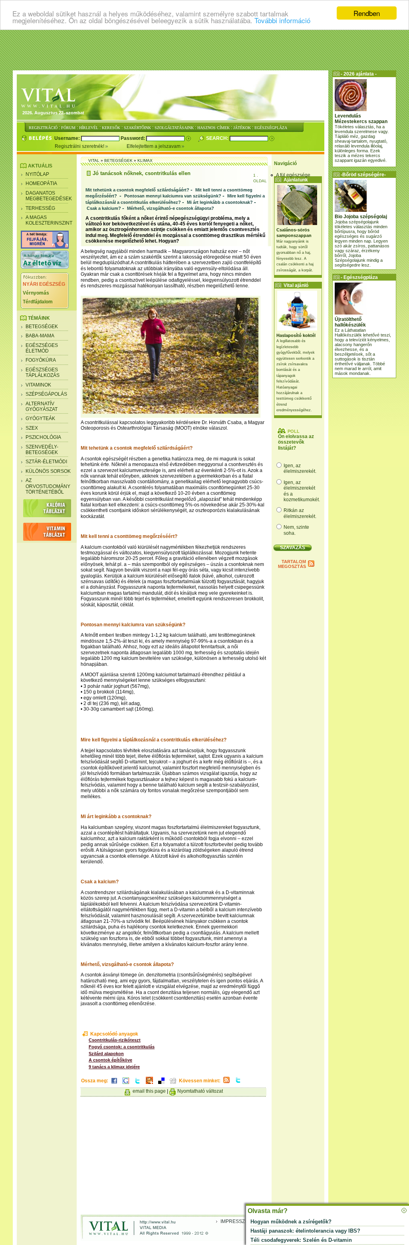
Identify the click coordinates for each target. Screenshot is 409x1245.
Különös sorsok (48, 471)
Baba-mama (40, 336)
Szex (32, 428)
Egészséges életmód (42, 348)
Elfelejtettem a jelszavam (154, 146)
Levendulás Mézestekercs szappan (361, 118)
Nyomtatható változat (200, 1091)
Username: (67, 138)
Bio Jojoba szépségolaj (361, 216)
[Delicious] (161, 1084)
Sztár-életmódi (46, 461)
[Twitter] (137, 1084)
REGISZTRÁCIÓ (43, 127)
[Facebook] (114, 1084)
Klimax (145, 160)
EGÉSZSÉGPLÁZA (270, 127)
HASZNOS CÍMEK (213, 127)
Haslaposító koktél (296, 335)
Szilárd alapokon (106, 1053)
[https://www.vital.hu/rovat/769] (45, 247)
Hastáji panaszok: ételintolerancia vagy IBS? (305, 1231)
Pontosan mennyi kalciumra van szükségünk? (172, 195)
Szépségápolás (46, 394)
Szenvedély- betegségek (42, 449)
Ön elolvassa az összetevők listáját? (296, 442)
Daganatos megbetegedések (49, 195)
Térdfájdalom (38, 302)
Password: (133, 138)
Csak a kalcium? (104, 208)
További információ (282, 20)
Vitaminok (38, 385)
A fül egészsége (293, 175)
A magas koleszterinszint (49, 220)
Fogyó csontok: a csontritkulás (122, 1046)
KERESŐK (111, 127)
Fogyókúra (41, 360)
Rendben (366, 13)
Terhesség (40, 208)
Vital (93, 160)
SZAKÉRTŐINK (137, 127)
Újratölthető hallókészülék (350, 322)
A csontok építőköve (110, 1060)
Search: (218, 138)
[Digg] (173, 1084)
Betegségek (42, 326)
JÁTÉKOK (242, 127)
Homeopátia (41, 183)
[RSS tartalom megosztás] (226, 1083)
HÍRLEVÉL (88, 127)
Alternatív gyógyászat (42, 406)
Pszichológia (43, 437)
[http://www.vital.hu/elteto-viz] (45, 267)
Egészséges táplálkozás (43, 372)
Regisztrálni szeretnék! (80, 146)
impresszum (236, 1221)
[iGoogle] (126, 1084)
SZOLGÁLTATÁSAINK (174, 127)
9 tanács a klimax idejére (114, 1066)
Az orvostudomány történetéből (48, 486)
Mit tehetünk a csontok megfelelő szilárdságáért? (137, 189)
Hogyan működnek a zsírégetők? (291, 1222)
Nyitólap (37, 174)
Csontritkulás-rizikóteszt (115, 1040)
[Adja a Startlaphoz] (149, 1084)
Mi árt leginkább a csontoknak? (220, 202)
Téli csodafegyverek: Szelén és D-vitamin (301, 1240)
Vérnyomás (36, 293)
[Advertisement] (204, 50)
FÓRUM (68, 127)
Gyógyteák (40, 418)
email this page (149, 1091)
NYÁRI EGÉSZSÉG (44, 284)
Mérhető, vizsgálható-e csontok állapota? (170, 208)
